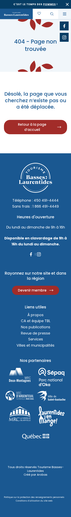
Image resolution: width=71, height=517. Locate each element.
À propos (35, 314)
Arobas (42, 475)
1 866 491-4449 (46, 206)
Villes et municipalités (35, 345)
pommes (49, 4)
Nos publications (35, 327)
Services (35, 339)
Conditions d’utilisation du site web (34, 500)
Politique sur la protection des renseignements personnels (34, 497)
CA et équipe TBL (35, 320)
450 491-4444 (46, 200)
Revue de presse (35, 333)
